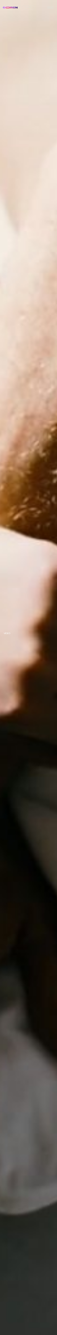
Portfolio (28, 7)
